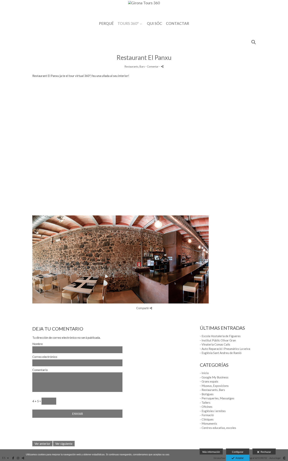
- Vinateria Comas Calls (215, 344)
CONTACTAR (177, 24)
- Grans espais (209, 381)
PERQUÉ (106, 24)
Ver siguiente (63, 443)
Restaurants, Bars (134, 66)
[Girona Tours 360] (144, 9)
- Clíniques (207, 419)
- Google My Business (214, 377)
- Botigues (207, 394)
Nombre (37, 344)
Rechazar (265, 452)
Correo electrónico (44, 356)
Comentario (40, 370)
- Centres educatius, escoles (218, 427)
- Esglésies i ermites (213, 411)
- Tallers (205, 402)
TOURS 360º (128, 24)
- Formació (207, 415)
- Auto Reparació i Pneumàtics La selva (225, 348)
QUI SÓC (154, 24)
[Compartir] (162, 66)
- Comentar (152, 66)
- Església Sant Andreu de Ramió (221, 353)
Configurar (237, 452)
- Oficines (206, 406)
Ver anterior (42, 443)
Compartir (143, 308)
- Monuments (208, 423)
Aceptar (239, 458)
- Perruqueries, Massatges (217, 398)
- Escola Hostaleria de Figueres (220, 336)
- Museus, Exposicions (214, 385)
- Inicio (204, 373)
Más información (211, 452)
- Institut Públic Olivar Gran (218, 340)
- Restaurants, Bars (212, 390)
